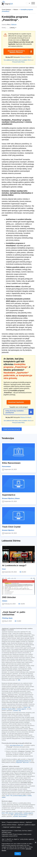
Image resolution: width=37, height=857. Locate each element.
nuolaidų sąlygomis (21, 709)
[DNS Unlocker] (18, 586)
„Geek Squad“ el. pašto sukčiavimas (13, 613)
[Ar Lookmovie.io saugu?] (18, 554)
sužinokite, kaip (17, 710)
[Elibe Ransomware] (18, 451)
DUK (19, 680)
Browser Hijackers (8, 498)
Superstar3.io (8, 495)
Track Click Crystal (11, 527)
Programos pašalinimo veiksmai (15, 822)
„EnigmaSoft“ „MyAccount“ (22, 762)
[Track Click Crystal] (18, 515)
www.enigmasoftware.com (16, 745)
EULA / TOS (27, 707)
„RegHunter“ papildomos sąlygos (12, 827)
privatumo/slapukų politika (19, 795)
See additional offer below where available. (15, 60)
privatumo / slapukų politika (8, 709)
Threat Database (6, 9)
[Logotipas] (7, 3)
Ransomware (6, 466)
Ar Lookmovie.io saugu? (14, 565)
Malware (15, 9)
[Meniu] (33, 3)
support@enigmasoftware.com (23, 760)
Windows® (23, 57)
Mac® (29, 57)
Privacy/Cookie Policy (18, 62)
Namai (4, 822)
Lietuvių (29, 3)
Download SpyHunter (16, 402)
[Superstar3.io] (18, 483)
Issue (4, 569)
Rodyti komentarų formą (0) (11, 429)
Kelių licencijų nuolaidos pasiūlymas (15, 411)
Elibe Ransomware (11, 463)
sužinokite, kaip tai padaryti (20, 816)
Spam (10, 618)
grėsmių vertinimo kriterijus (21, 814)
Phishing (5, 618)
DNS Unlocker (9, 597)
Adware (17, 498)
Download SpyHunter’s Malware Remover (16, 51)
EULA (29, 60)
